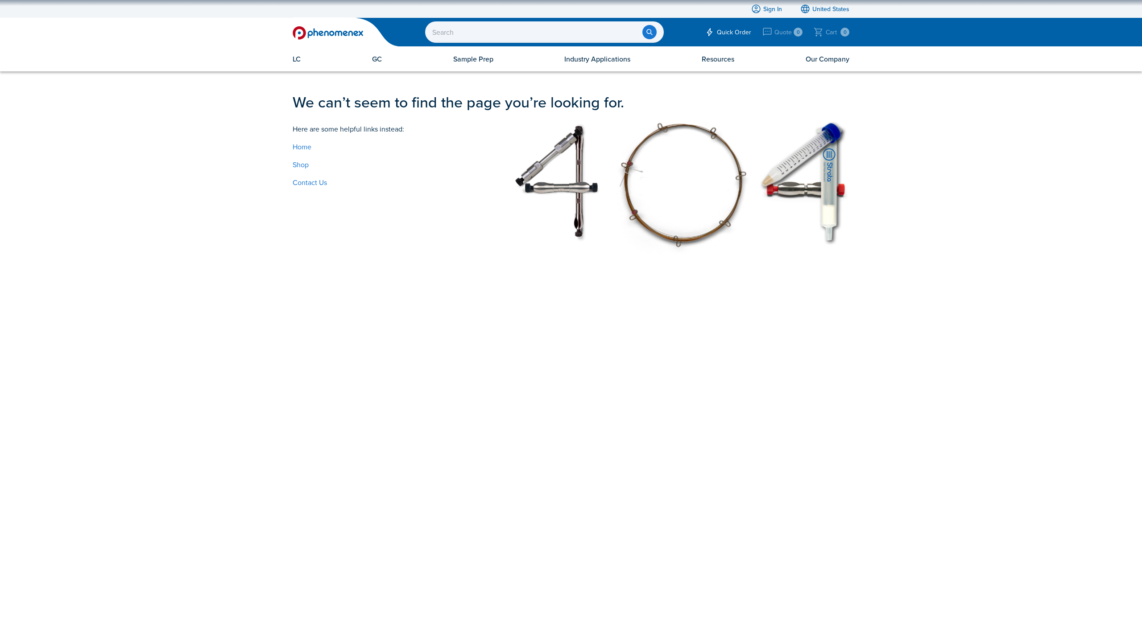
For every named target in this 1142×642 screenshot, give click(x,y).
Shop (301, 164)
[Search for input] (649, 32)
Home (302, 147)
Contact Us (310, 182)
